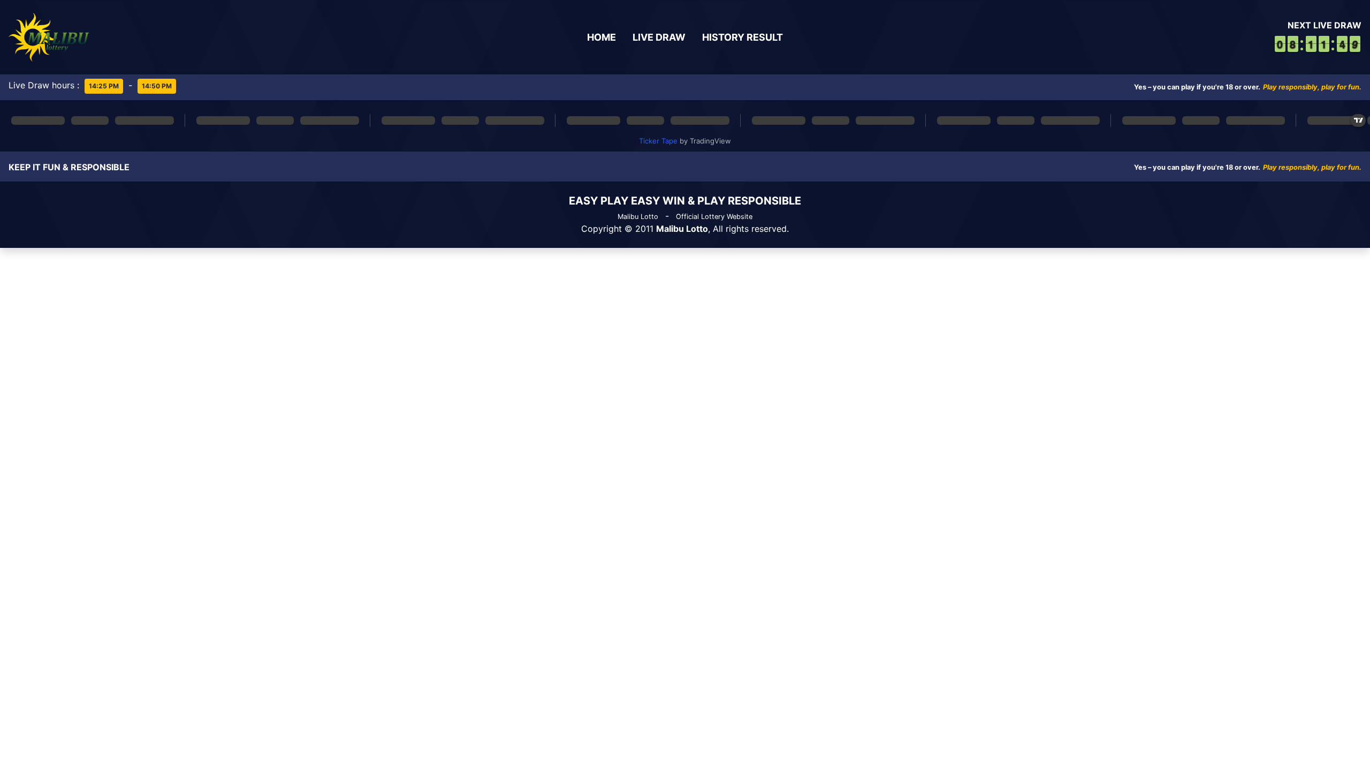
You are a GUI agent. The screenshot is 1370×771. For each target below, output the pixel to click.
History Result (742, 37)
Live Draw (659, 37)
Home (601, 37)
